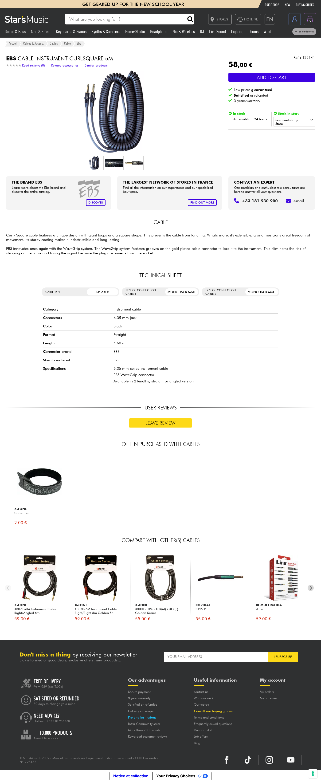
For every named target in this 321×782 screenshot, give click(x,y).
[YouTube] (290, 760)
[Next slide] (311, 588)
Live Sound (218, 31)
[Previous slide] (8, 588)
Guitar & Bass (16, 31)
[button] (94, 163)
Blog (197, 743)
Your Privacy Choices (175, 776)
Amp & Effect (41, 31)
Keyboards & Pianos (71, 31)
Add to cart (271, 77)
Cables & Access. (33, 43)
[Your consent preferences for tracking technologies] (312, 773)
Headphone (159, 31)
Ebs (79, 43)
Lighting (237, 31)
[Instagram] (269, 760)
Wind (267, 31)
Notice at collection (131, 776)
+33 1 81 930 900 (58, 721)
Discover (95, 202)
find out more (202, 202)
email (299, 200)
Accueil (13, 43)
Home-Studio (135, 31)
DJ (202, 31)
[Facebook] (226, 760)
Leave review (160, 423)
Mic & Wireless (184, 31)
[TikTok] (247, 760)
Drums (254, 31)
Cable (67, 43)
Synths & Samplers (106, 31)
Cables (54, 43)
